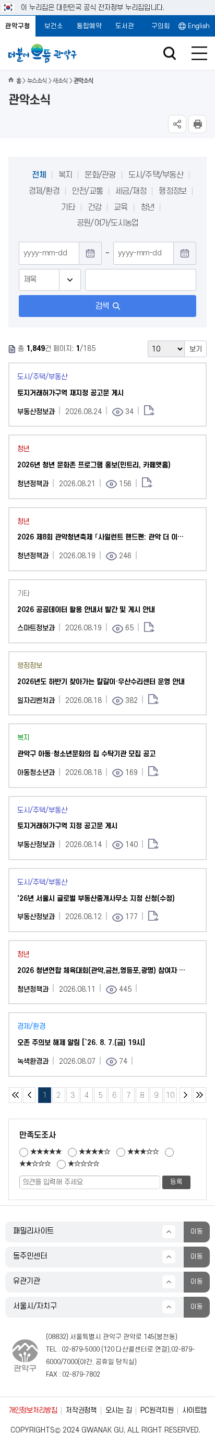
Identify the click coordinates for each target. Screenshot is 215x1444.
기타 (68, 207)
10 (169, 1093)
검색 (102, 306)
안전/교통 (87, 191)
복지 (65, 175)
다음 (186, 1095)
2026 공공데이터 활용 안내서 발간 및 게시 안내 (86, 610)
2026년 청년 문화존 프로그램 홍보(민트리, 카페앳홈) (94, 465)
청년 (147, 207)
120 (108, 1349)
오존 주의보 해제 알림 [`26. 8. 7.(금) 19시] (81, 1043)
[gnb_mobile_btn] (199, 53)
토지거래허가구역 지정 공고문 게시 (67, 826)
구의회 (160, 26)
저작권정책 (81, 1410)
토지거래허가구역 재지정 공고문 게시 (70, 393)
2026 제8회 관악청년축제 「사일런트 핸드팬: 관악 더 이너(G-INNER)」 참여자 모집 (103, 537)
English (199, 26)
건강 (95, 207)
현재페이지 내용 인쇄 (197, 124)
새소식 (60, 80)
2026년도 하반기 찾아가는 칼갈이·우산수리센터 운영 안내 (101, 682)
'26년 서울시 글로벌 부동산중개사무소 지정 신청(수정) (96, 898)
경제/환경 (44, 191)
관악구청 (17, 26)
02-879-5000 (81, 1349)
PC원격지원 (156, 1410)
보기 (195, 349)
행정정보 (172, 191)
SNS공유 (177, 124)
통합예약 (89, 26)
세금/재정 (130, 191)
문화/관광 (100, 175)
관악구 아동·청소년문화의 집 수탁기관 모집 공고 (86, 754)
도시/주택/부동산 (155, 175)
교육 (121, 207)
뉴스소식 (37, 80)
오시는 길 (118, 1410)
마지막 (199, 1095)
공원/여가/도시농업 (108, 223)
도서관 (124, 26)
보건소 (53, 26)
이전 (29, 1095)
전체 (39, 175)
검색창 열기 (169, 53)
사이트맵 (194, 1410)
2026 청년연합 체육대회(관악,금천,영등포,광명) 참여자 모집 (103, 971)
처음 (15, 1095)
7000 (70, 1362)
